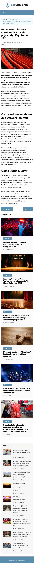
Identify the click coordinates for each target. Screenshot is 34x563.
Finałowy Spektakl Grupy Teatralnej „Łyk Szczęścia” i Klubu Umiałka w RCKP (15, 281)
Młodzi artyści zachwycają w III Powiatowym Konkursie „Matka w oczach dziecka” (16, 390)
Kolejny (27, 209)
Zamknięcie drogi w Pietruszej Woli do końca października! (20, 546)
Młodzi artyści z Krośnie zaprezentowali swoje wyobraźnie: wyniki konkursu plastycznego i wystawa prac (16, 428)
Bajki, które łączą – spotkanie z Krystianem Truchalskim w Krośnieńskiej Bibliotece (22, 535)
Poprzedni (8, 209)
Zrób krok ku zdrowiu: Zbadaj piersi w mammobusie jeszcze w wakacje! (21, 475)
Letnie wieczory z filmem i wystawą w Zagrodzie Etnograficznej (14, 244)
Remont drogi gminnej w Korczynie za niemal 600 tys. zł (21, 452)
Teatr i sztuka (6, 45)
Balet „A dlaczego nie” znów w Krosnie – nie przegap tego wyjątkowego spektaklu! (16, 317)
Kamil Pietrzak (7, 42)
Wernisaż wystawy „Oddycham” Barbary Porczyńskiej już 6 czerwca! (17, 354)
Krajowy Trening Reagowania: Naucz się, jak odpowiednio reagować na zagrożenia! (22, 464)
